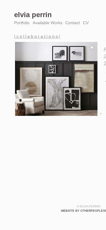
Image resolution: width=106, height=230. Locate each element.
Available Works (47, 22)
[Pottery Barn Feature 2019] (56, 79)
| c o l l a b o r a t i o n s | (37, 36)
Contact (72, 22)
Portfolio (21, 22)
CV (86, 22)
